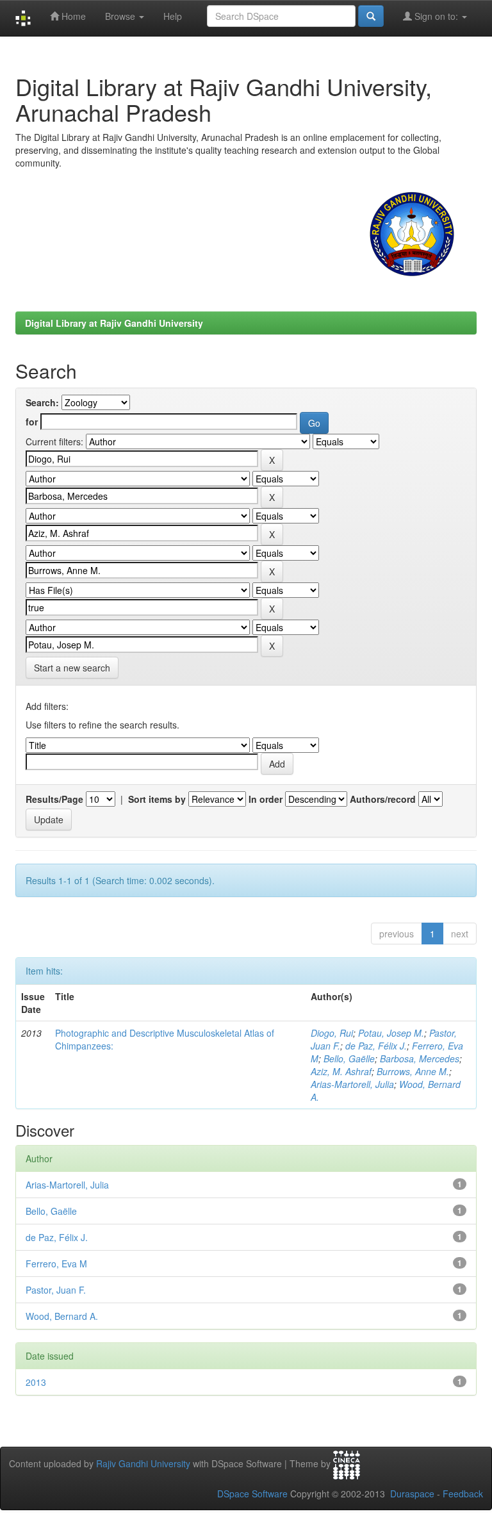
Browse (121, 16)
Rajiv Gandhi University (143, 1463)
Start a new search (72, 667)
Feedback (463, 1493)
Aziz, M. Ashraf (341, 1071)
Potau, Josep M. (391, 1032)
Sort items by (157, 799)
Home (72, 16)
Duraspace (412, 1493)
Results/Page (54, 799)
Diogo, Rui (332, 1032)
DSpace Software (252, 1493)
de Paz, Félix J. (376, 1045)
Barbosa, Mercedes (419, 1058)
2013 (36, 1382)
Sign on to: (436, 16)
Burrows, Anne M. (413, 1071)
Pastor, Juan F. (56, 1289)
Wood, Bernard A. (62, 1316)
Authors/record (383, 799)
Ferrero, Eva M (56, 1263)
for (32, 421)
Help (172, 16)
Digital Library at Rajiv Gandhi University (114, 323)
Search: (42, 402)
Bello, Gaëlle (349, 1058)
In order (266, 799)
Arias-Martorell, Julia (352, 1084)
